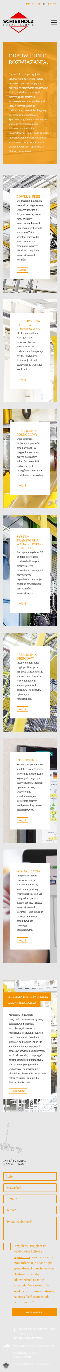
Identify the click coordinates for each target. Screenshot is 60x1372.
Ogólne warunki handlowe (34, 1345)
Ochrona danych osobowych (26, 1355)
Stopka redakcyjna (28, 1338)
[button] (6, 1366)
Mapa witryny (23, 1364)
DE (28, 4)
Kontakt (43, 1364)
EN (34, 4)
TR (55, 4)
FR (39, 4)
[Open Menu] (54, 22)
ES (49, 4)
